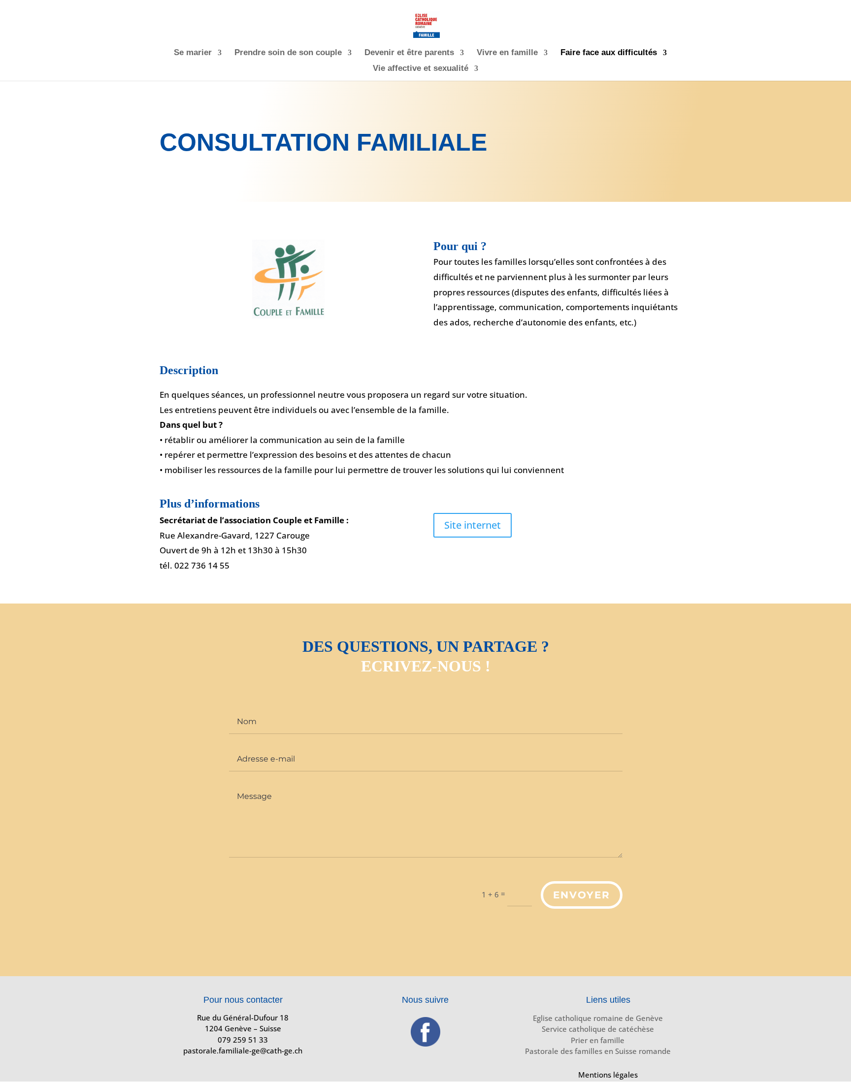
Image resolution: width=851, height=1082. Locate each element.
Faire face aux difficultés (608, 53)
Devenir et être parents (409, 53)
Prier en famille (597, 1040)
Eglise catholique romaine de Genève (598, 1018)
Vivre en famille (507, 53)
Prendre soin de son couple (288, 53)
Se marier (193, 53)
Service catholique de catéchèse (598, 1029)
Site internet (472, 525)
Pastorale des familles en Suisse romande (598, 1051)
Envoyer (581, 895)
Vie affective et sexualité (420, 69)
